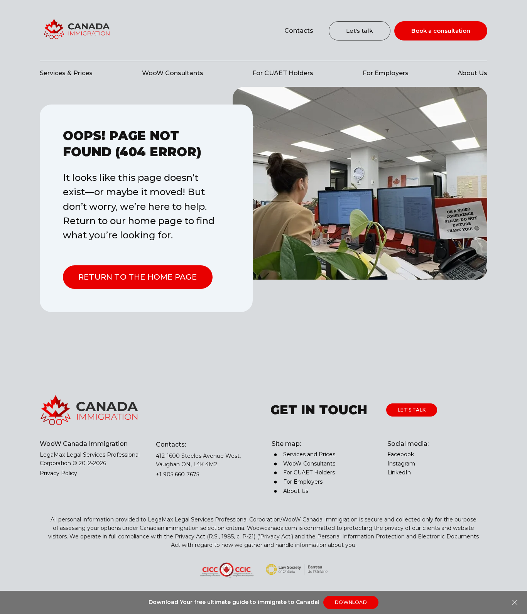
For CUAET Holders (282, 73)
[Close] (514, 602)
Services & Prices (66, 73)
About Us (472, 73)
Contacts (298, 30)
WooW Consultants (172, 73)
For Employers (386, 73)
